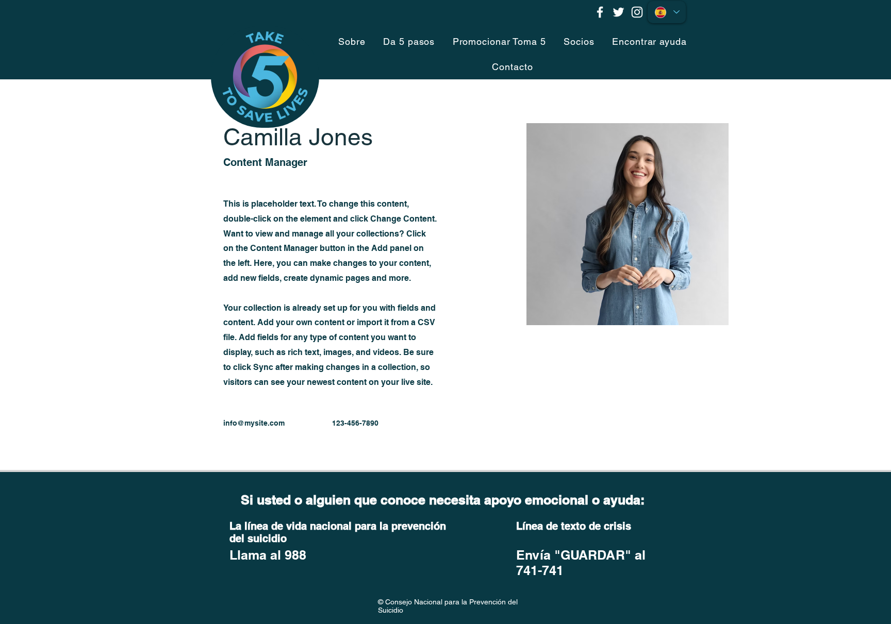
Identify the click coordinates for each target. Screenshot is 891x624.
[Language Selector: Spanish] (667, 12)
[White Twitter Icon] (618, 12)
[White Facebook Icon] (599, 12)
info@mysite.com (254, 423)
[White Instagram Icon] (637, 12)
